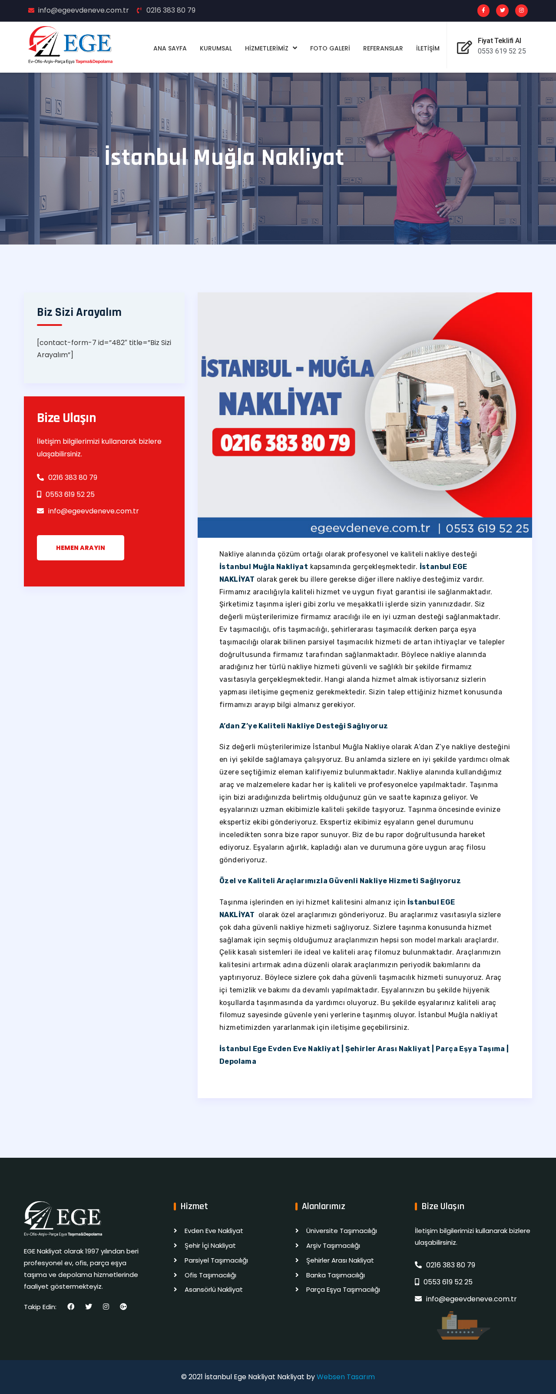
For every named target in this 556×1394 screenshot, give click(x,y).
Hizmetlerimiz (266, 48)
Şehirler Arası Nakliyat (340, 1260)
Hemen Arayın (80, 547)
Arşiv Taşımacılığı (333, 1245)
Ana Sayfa (170, 48)
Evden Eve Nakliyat (214, 1230)
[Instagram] (521, 10)
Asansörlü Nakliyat (214, 1289)
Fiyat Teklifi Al (499, 41)
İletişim (428, 48)
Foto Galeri (330, 48)
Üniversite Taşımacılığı (341, 1230)
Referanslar (383, 48)
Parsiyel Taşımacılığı (216, 1260)
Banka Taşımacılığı (335, 1275)
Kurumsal (216, 48)
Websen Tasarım (346, 1377)
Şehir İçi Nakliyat (210, 1245)
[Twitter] (502, 10)
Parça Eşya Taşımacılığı (343, 1289)
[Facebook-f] (483, 10)
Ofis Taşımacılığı (210, 1275)
